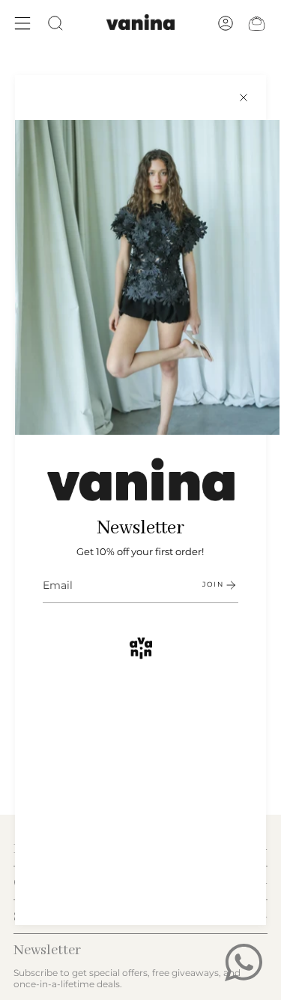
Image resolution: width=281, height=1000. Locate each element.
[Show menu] (22, 23)
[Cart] (256, 23)
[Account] (225, 23)
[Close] (243, 97)
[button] (55, 23)
